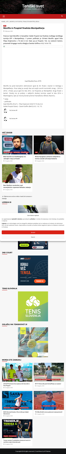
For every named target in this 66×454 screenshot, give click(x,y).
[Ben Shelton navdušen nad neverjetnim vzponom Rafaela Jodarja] (17, 173)
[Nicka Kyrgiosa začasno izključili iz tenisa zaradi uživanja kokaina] (49, 145)
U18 (13, 379)
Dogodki (6, 436)
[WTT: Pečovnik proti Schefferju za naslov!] (49, 372)
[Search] (62, 16)
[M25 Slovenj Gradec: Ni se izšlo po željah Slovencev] (17, 400)
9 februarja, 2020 (9, 31)
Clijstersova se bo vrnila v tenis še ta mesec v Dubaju (17, 197)
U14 (36, 407)
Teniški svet (33, 6)
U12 (60, 405)
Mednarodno (17, 152)
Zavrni (33, 237)
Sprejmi (33, 232)
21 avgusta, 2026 (8, 161)
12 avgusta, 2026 (8, 189)
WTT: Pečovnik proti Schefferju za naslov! (48, 384)
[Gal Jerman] (5, 110)
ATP (5, 25)
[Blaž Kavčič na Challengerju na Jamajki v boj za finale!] (17, 145)
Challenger (9, 152)
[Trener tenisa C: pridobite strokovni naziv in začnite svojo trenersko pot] (17, 428)
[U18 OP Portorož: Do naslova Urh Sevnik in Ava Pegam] (17, 372)
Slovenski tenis (24, 152)
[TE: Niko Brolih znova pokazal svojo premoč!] (49, 400)
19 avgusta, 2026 (40, 161)
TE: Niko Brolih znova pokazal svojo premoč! (48, 412)
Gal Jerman (12, 110)
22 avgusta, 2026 (9, 387)
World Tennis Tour (55, 379)
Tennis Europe (54, 405)
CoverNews (38, 451)
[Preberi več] (33, 270)
